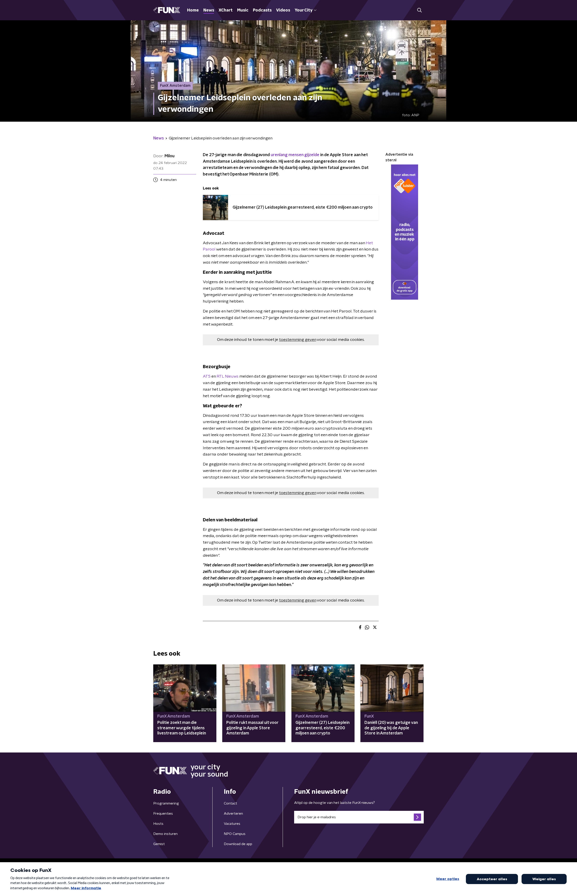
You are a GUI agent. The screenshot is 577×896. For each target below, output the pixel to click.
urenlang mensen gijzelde (295, 155)
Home (193, 10)
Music (242, 10)
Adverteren (233, 813)
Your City (303, 10)
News (208, 10)
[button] (419, 10)
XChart (226, 10)
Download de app (238, 844)
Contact (230, 803)
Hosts (158, 823)
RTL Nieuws (227, 376)
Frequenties (163, 813)
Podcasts (262, 10)
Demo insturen (165, 834)
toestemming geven (297, 340)
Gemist (159, 844)
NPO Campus (234, 834)
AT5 (207, 376)
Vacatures (232, 823)
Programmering (166, 803)
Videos (283, 10)
